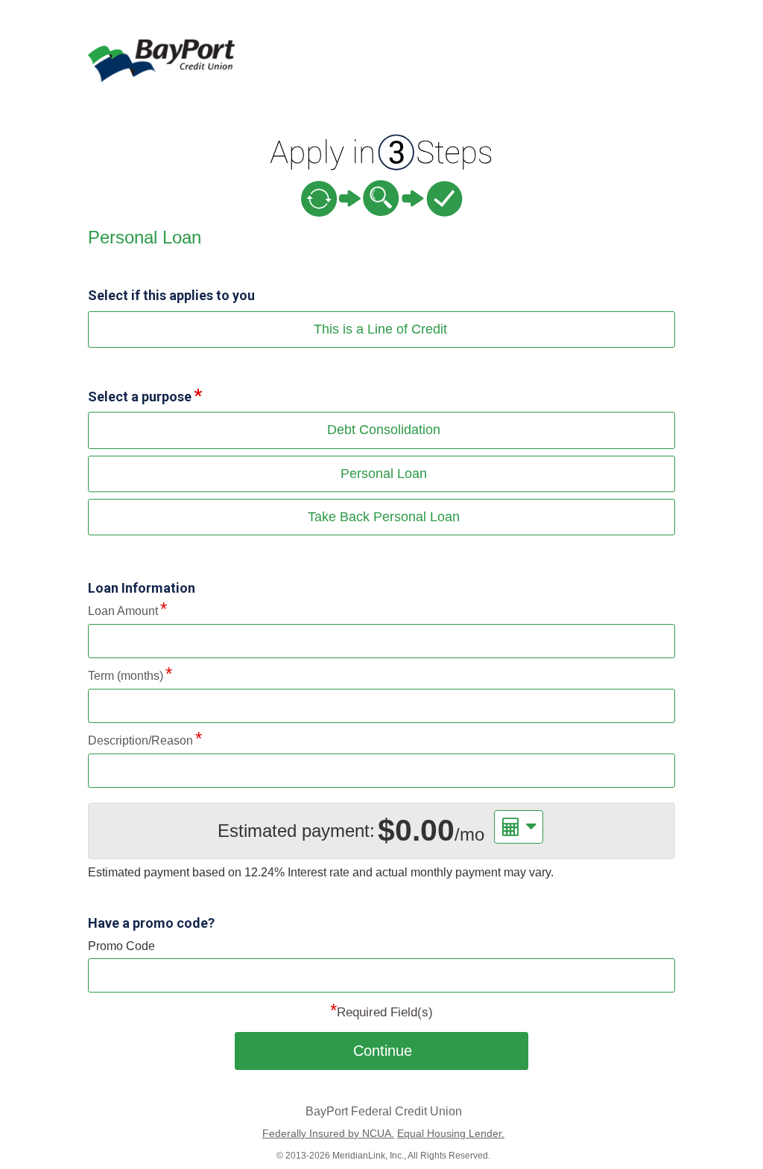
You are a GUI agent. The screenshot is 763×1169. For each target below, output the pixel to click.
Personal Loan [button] (384, 473)
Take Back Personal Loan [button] (384, 516)
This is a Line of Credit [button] (380, 329)
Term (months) (125, 675)
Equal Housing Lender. (450, 1133)
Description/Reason (140, 740)
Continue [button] (382, 1050)
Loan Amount (123, 611)
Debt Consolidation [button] (383, 429)
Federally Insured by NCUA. (328, 1133)
